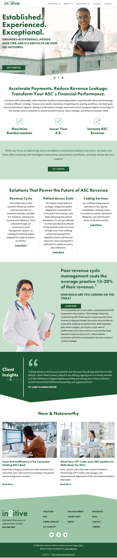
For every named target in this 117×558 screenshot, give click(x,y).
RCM (45, 516)
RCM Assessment (76, 511)
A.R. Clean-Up (49, 526)
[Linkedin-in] (51, 534)
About (67, 4)
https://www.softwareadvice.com (63, 554)
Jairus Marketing (71, 549)
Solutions (53, 4)
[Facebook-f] (65, 534)
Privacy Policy (78, 545)
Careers (108, 4)
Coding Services (51, 521)
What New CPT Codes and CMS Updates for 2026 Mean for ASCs (87, 463)
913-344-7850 (8, 527)
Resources (81, 4)
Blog (94, 516)
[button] (7, 380)
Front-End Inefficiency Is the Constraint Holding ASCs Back (26, 463)
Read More (7, 484)
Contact (97, 4)
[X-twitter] (58, 534)
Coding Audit (74, 516)
